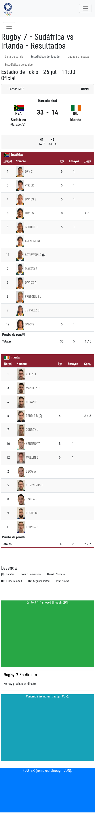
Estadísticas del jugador (46, 56)
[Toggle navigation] (85, 8)
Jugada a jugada (78, 56)
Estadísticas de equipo (19, 64)
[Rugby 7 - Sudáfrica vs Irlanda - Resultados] (8, 8)
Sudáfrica (17, 154)
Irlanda (15, 357)
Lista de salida (14, 56)
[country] (6, 155)
